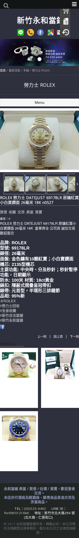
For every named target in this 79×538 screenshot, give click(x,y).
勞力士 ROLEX (41, 70)
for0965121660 (16, 513)
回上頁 (58, 336)
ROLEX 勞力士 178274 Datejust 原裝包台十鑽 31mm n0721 (59, 393)
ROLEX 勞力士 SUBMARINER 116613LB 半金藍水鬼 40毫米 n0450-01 (18, 456)
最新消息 (14, 70)
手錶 (26, 70)
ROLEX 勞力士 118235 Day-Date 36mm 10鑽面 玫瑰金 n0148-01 (18, 393)
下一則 (74, 336)
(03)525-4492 (35, 508)
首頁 (3, 70)
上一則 (42, 336)
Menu (39, 102)
